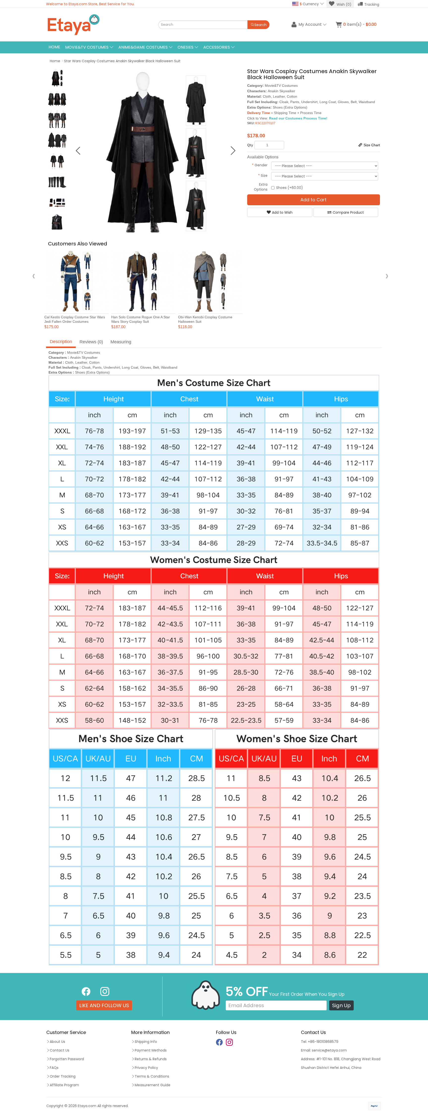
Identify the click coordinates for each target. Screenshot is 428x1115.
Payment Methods (151, 1050)
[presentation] (33, 275)
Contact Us (59, 1050)
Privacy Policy (146, 1067)
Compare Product (348, 212)
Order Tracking (63, 1076)
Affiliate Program (64, 1085)
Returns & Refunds (151, 1058)
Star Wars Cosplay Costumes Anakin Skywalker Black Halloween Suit (122, 61)
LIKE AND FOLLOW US (104, 1005)
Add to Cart (313, 200)
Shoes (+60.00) (289, 187)
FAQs (54, 1067)
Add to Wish (282, 212)
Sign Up (341, 1005)
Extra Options (261, 187)
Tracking (371, 4)
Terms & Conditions (152, 1076)
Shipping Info (146, 1041)
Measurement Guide (152, 1085)
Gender (260, 165)
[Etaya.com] (96, 24)
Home (54, 47)
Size (263, 175)
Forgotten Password (67, 1058)
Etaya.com (87, 1105)
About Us (57, 1041)
